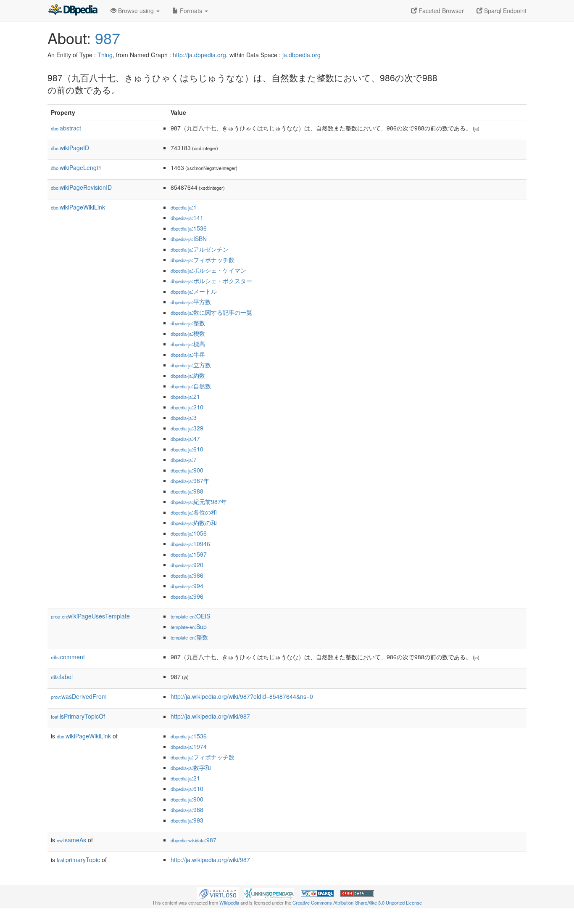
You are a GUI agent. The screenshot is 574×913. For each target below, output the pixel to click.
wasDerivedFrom (79, 696)
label (62, 676)
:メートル (194, 291)
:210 (187, 407)
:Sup (189, 626)
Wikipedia (229, 902)
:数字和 (191, 767)
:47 (185, 438)
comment (68, 657)
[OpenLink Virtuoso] (218, 892)
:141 (187, 217)
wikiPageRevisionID (81, 187)
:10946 (190, 543)
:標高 (188, 344)
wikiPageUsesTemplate (90, 616)
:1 (184, 207)
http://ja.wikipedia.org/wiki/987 (210, 716)
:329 (187, 428)
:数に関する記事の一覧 (211, 312)
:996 (187, 596)
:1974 (189, 746)
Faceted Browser (440, 10)
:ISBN (189, 238)
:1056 (189, 533)
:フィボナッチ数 (202, 259)
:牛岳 (188, 354)
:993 (187, 820)
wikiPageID (70, 147)
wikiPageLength (76, 167)
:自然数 (191, 386)
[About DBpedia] (72, 10)
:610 (187, 449)
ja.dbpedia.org (301, 54)
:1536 (189, 228)
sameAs (71, 840)
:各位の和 (194, 512)
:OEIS (190, 616)
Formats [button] (191, 10)
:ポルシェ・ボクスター (211, 280)
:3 (184, 417)
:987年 (190, 480)
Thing (105, 54)
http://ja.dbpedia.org (199, 54)
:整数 (188, 322)
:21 (185, 396)
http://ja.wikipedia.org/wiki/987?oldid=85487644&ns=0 (242, 696)
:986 (187, 575)
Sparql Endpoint (504, 10)
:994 (187, 585)
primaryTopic (78, 859)
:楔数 (188, 333)
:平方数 (191, 301)
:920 (187, 564)
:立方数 (191, 365)
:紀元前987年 (199, 501)
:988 (187, 491)
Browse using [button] (135, 10)
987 (107, 37)
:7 (184, 459)
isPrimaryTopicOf (78, 716)
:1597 (189, 554)
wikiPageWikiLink (78, 207)
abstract (66, 128)
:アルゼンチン (200, 249)
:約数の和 (194, 522)
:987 (193, 840)
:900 (187, 470)
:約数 (188, 375)
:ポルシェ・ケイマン (208, 270)
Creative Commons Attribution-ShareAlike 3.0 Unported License (357, 902)
